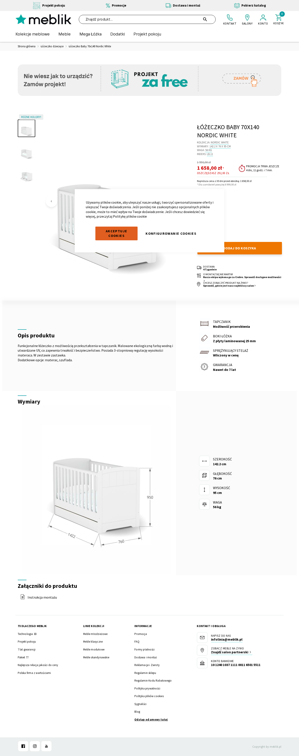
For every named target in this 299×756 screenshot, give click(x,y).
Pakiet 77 (23, 657)
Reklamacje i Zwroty (147, 665)
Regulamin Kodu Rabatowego (153, 680)
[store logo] (43, 19)
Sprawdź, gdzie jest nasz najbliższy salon (228, 285)
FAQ (136, 641)
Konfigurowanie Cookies (171, 233)
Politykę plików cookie (130, 216)
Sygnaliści (140, 704)
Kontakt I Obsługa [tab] (211, 626)
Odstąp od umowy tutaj (151, 719)
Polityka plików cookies (149, 696)
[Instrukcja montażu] (22, 598)
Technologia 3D (27, 634)
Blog (137, 712)
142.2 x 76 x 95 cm (220, 146)
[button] (51, 201)
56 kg (208, 150)
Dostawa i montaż (145, 657)
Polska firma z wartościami (34, 673)
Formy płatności (144, 649)
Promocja (140, 634)
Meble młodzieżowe (95, 634)
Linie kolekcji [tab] (93, 626)
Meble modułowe (93, 649)
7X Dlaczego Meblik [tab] (32, 626)
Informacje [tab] (143, 626)
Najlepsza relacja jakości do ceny (38, 665)
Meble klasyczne (93, 641)
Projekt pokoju (27, 641)
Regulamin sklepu (145, 673)
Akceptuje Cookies (116, 233)
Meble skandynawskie (96, 657)
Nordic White (220, 142)
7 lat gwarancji (27, 649)
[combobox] (147, 19)
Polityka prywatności (147, 688)
